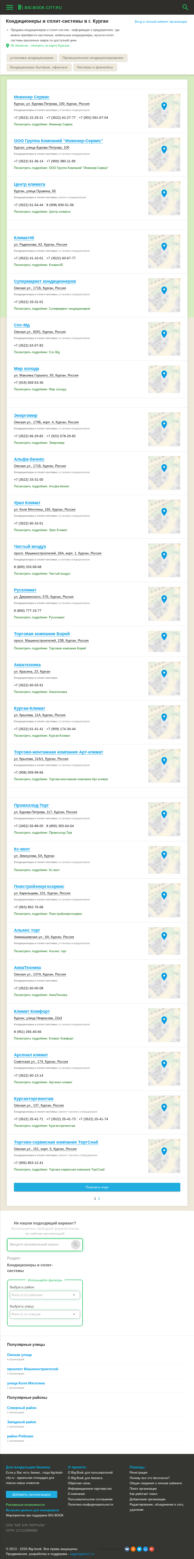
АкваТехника (27, 967)
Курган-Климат (29, 708)
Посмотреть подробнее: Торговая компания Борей (50, 648)
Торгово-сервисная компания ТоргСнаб (56, 1142)
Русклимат (25, 590)
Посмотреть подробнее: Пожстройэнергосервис (48, 914)
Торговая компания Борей (42, 633)
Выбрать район (22, 1287)
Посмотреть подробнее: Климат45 (38, 265)
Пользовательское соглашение (90, 1499)
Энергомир (25, 415)
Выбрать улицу (22, 1306)
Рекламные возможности (25, 1504)
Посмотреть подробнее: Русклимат (39, 617)
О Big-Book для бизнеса (85, 1478)
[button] (127, 1549)
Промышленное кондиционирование (92, 58)
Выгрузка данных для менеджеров (32, 1510)
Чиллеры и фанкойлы (95, 67)
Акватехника (27, 664)
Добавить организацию (32, 1494)
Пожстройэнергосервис (39, 886)
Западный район (21, 1422)
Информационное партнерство (90, 1488)
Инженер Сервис (31, 97)
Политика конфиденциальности (90, 1504)
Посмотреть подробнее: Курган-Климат (42, 735)
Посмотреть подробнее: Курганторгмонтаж (44, 1125)
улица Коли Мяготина (26, 1383)
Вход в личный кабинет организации (161, 21)
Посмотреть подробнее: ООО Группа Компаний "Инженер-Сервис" (61, 168)
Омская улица (19, 1355)
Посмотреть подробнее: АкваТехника (40, 995)
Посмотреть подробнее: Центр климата (42, 211)
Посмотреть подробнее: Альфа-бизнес (42, 486)
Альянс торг (27, 930)
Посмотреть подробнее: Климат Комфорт (44, 1038)
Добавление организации (147, 1499)
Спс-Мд (22, 325)
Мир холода (26, 368)
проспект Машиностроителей (32, 1369)
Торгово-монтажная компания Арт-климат (58, 752)
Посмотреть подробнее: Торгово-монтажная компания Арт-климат (61, 779)
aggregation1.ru (82, 1554)
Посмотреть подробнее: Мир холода (40, 389)
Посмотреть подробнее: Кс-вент (37, 870)
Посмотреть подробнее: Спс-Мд (37, 352)
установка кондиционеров (31, 58)
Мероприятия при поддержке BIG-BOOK (35, 1515)
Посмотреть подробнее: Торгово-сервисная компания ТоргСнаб (59, 1169)
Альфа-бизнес (29, 459)
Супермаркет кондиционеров (45, 281)
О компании (76, 1494)
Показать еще (97, 1187)
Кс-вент (22, 849)
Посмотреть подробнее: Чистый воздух (42, 573)
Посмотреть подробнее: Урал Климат (40, 530)
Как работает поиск (143, 1494)
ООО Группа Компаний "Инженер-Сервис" (58, 140)
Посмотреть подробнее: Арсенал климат (43, 1082)
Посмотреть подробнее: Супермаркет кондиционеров (52, 308)
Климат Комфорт (32, 1011)
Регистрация (138, 1472)
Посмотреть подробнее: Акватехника (40, 692)
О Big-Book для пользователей (90, 1472)
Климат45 (24, 237)
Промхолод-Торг (31, 805)
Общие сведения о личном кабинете (156, 1483)
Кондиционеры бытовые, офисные (39, 67)
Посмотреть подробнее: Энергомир (39, 443)
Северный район (21, 1408)
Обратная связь (79, 1483)
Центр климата (29, 184)
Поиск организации (143, 1488)
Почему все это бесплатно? (150, 1478)
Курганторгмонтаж (33, 1098)
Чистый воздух (30, 546)
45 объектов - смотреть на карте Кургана (40, 45)
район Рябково (20, 1436)
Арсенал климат (31, 1055)
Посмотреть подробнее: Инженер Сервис (43, 124)
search (185, 7)
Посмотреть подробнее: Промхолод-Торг (43, 832)
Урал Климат (27, 502)
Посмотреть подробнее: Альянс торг (40, 951)
